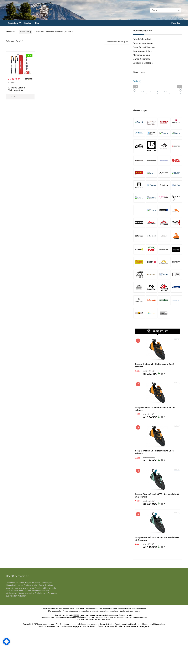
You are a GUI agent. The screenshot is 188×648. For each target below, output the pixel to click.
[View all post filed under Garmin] (164, 249)
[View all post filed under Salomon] (139, 185)
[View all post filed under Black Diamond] (151, 160)
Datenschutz (159, 624)
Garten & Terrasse (141, 59)
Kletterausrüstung (141, 55)
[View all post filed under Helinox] (164, 185)
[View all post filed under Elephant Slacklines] (164, 197)
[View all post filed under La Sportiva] (164, 262)
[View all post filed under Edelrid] (151, 197)
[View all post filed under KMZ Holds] (176, 197)
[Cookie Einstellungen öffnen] (6, 644)
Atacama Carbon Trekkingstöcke (16, 89)
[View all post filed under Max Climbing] (176, 222)
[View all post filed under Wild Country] (139, 197)
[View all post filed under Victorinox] (176, 122)
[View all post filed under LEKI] (139, 173)
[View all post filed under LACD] (176, 274)
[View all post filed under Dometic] (151, 287)
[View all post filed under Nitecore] (139, 160)
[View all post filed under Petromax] (139, 236)
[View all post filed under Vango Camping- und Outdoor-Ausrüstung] (176, 236)
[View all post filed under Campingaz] (164, 160)
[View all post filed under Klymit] (139, 249)
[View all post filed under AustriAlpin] (151, 222)
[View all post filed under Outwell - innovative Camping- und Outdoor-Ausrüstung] (176, 287)
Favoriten (175, 23)
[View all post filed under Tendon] (139, 262)
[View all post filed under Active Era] (151, 133)
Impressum (148, 624)
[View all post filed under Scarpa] (176, 262)
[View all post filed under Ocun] (151, 262)
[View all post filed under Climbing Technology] (139, 287)
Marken (27, 23)
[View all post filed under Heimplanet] (139, 300)
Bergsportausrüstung (143, 43)
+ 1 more (11, 82)
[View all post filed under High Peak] (164, 313)
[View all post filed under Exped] (151, 236)
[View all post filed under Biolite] (151, 313)
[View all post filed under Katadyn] (176, 300)
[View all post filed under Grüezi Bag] (176, 185)
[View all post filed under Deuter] (151, 185)
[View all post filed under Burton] (151, 146)
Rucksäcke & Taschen (144, 47)
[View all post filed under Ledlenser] (176, 146)
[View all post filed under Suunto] (176, 249)
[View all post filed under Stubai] (164, 222)
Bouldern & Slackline (143, 63)
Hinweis (69, 615)
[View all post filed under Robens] (164, 287)
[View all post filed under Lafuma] (151, 300)
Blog (37, 23)
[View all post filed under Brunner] (164, 300)
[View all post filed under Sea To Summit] (164, 146)
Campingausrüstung (142, 51)
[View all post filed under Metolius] (139, 210)
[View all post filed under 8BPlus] (139, 222)
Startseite (10, 32)
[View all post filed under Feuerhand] (139, 313)
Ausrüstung (13, 23)
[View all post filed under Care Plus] (151, 249)
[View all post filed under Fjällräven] (176, 160)
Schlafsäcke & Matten (143, 39)
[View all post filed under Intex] (139, 133)
